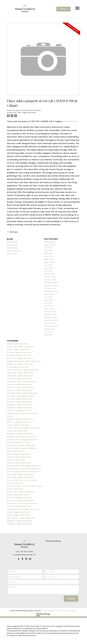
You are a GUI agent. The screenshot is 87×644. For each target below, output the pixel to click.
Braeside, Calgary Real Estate (19, 355)
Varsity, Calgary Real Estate (18, 512)
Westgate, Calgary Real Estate (19, 521)
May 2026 (48, 253)
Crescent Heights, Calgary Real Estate (22, 393)
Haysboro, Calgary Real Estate (19, 410)
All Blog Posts (12, 242)
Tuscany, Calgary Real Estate (19, 506)
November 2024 (51, 285)
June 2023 (48, 335)
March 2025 (49, 274)
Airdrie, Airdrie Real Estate (17, 344)
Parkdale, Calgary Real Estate (19, 463)
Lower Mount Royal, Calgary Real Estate (23, 428)
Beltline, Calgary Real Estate (18, 349)
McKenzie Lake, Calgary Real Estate (21, 436)
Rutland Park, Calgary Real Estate (20, 492)
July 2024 (48, 297)
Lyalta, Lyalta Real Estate (17, 431)
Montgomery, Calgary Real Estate (21, 445)
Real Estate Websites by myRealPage (64, 611)
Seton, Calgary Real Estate (18, 494)
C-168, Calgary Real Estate (18, 367)
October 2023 (50, 323)
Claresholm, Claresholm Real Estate (21, 381)
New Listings (12, 245)
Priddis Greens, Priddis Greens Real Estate (24, 468)
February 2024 (50, 311)
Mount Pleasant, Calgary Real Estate (22, 448)
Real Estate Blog (13, 251)
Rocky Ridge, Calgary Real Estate (20, 477)
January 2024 (50, 314)
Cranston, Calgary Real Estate (19, 390)
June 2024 (48, 300)
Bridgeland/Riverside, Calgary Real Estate (24, 361)
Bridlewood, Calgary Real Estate (20, 364)
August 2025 (49, 262)
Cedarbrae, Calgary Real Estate (20, 376)
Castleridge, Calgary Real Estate (20, 373)
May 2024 (48, 303)
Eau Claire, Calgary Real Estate (25, 113)
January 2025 (50, 280)
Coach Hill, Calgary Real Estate (19, 384)
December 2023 (50, 317)
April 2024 (48, 306)
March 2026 (49, 259)
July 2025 (48, 265)
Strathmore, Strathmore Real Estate (22, 503)
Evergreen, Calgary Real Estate (19, 404)
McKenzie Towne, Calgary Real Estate (22, 439)
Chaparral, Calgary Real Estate (19, 378)
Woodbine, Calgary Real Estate (19, 524)
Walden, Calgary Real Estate (18, 515)
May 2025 (48, 271)
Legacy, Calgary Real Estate (18, 425)
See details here (70, 121)
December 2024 (51, 282)
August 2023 (49, 329)
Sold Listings (12, 253)
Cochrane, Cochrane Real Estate (20, 387)
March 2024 (49, 309)
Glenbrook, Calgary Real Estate (20, 407)
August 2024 (49, 294)
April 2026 (48, 256)
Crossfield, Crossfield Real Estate (20, 396)
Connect (63, 9)
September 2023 (51, 326)
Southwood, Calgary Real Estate (20, 500)
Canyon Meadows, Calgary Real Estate (23, 370)
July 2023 (48, 332)
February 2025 (50, 277)
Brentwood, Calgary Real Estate (20, 358)
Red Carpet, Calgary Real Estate (20, 474)
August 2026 (49, 245)
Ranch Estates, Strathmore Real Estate (23, 471)
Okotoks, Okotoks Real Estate (19, 457)
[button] (63, 9)
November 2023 (50, 320)
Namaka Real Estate (15, 451)
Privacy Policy (46, 611)
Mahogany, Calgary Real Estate (20, 433)
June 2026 (48, 251)
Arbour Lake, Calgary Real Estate (20, 346)
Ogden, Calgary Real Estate (18, 454)
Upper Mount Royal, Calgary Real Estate (23, 509)
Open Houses (12, 248)
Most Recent (49, 242)
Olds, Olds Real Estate (16, 460)
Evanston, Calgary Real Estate (19, 402)
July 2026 (48, 248)
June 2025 (48, 268)
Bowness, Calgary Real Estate (19, 352)
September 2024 (51, 291)
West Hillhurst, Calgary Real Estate (21, 518)
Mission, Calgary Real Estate (18, 442)
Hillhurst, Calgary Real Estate (19, 422)
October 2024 (50, 288)
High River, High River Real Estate (20, 419)
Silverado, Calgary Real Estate (19, 497)
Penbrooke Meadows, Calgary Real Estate (24, 465)
